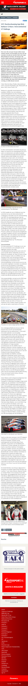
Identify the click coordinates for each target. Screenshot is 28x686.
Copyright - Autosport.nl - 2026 (14, 683)
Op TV (3, 672)
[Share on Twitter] (25, 20)
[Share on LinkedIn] (26, 20)
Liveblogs (4, 665)
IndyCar (4, 624)
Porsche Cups (5, 645)
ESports (4, 661)
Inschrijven (14, 597)
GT (2, 639)
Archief (3, 17)
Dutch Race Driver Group (8, 617)
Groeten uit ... (5, 663)
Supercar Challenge (7, 611)
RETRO (4, 658)
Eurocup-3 (4, 633)
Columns (4, 669)
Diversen (4, 659)
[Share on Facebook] (23, 20)
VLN (3, 648)
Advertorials (5, 671)
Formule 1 (4, 622)
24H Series (5, 650)
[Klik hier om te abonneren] (14, 583)
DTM (3, 643)
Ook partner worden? (19, 568)
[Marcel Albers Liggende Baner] (14, 534)
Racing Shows (6, 667)
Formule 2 (4, 626)
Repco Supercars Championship (11, 646)
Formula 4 (4, 635)
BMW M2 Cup (5, 613)
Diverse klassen (6, 654)
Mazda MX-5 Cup (6, 615)
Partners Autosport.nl (9, 568)
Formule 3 (4, 630)
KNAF (3, 609)
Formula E (4, 628)
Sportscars (4, 641)
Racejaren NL (5, 620)
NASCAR (4, 652)
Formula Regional (7, 632)
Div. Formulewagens (7, 637)
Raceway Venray (6, 656)
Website (15, 17)
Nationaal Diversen (7, 619)
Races (9, 17)
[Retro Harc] (14, 556)
